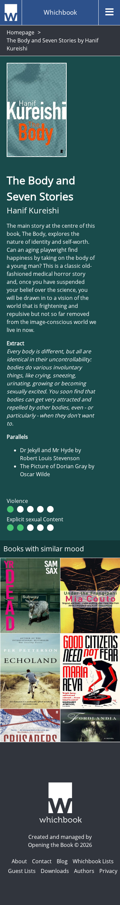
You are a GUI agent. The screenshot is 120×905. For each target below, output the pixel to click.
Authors (84, 871)
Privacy (108, 871)
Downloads (55, 871)
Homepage (20, 32)
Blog (62, 861)
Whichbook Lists (93, 861)
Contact (42, 861)
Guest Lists (22, 871)
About (19, 861)
